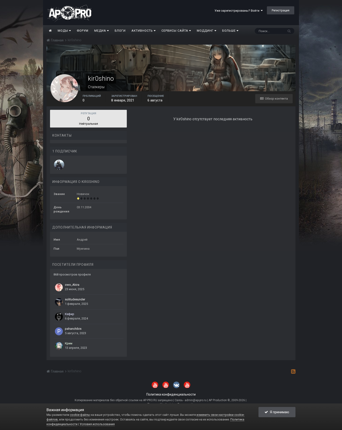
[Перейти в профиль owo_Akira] (59, 287)
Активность (142, 30)
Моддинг (206, 30)
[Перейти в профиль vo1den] (59, 165)
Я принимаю (278, 412)
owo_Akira (72, 284)
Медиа (100, 30)
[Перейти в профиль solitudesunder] (59, 302)
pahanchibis (73, 328)
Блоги (120, 30)
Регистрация (280, 10)
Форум (82, 30)
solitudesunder (75, 299)
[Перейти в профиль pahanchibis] (59, 331)
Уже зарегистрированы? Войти (238, 10)
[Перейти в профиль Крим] (59, 346)
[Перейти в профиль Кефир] (59, 317)
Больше (229, 30)
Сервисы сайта (175, 30)
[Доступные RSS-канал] (293, 371)
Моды (63, 30)
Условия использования (97, 424)
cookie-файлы (80, 415)
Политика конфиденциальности (171, 394)
